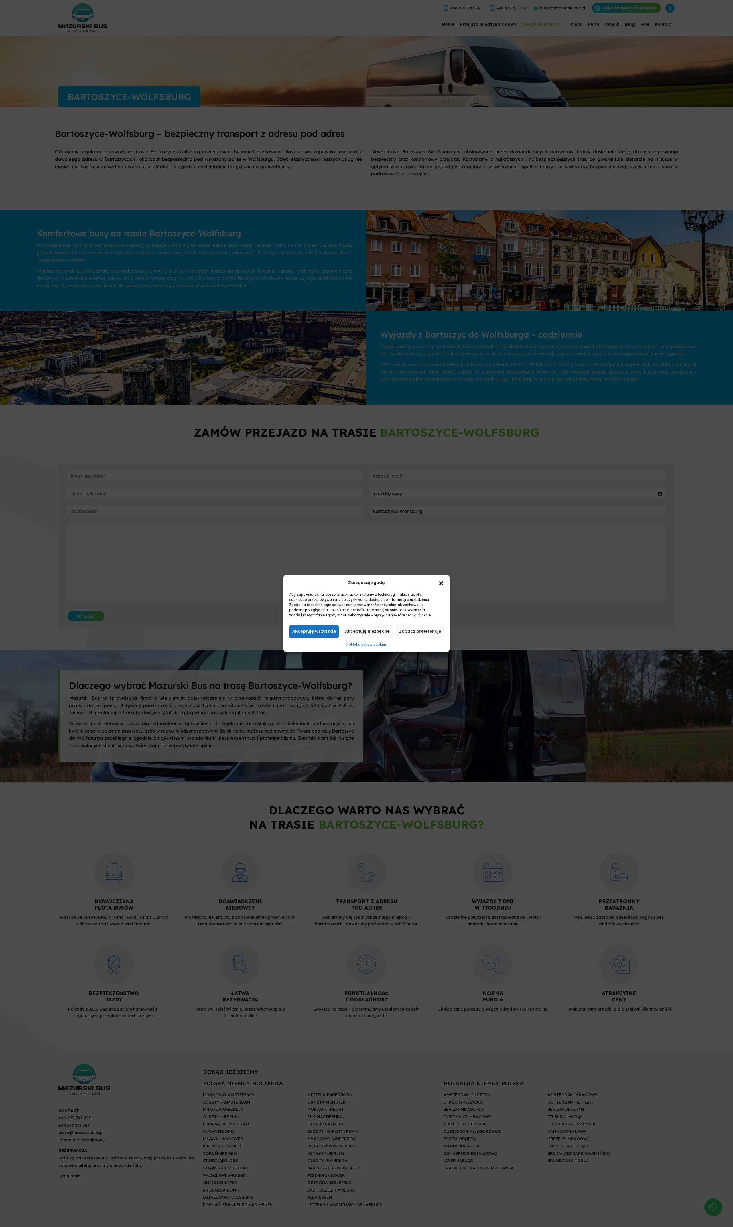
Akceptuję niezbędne (367, 631)
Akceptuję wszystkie (314, 631)
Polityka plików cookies (366, 644)
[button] (441, 582)
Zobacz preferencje (420, 631)
